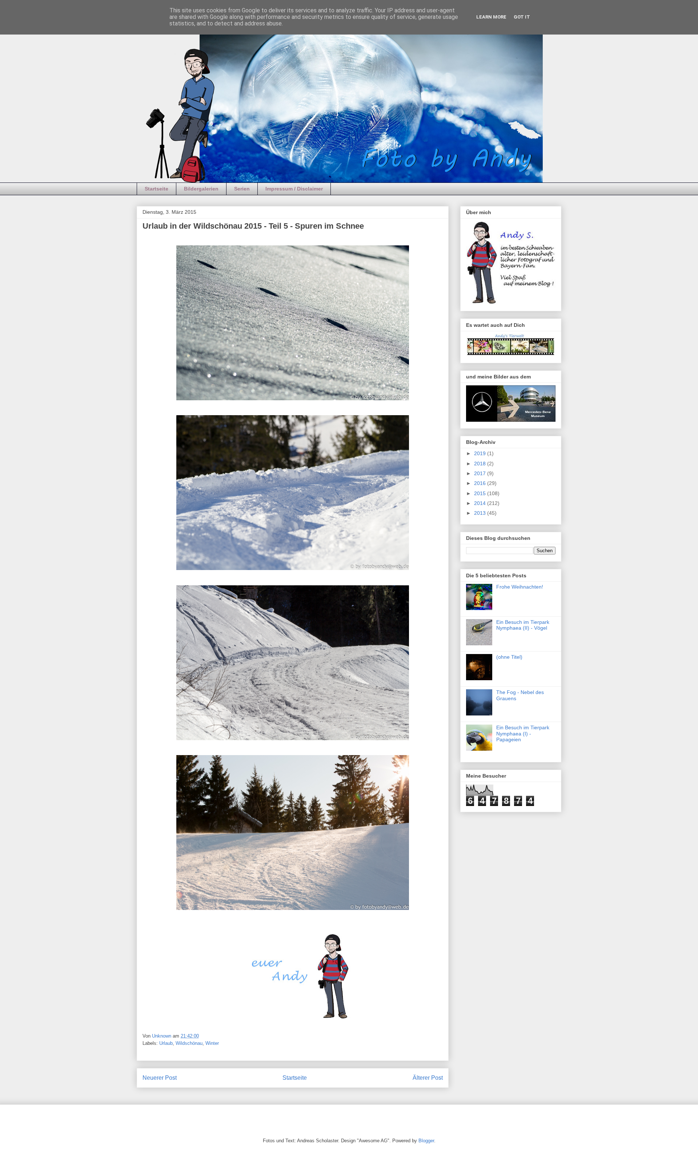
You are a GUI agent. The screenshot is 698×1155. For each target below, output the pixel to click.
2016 (480, 483)
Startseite (156, 189)
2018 (480, 463)
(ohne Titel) (509, 657)
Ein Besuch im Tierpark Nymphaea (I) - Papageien (522, 734)
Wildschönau (189, 1043)
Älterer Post (428, 1078)
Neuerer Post (160, 1078)
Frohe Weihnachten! (519, 587)
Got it (522, 17)
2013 (480, 513)
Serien (242, 189)
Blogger (426, 1140)
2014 (480, 503)
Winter (212, 1043)
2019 (480, 453)
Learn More (491, 17)
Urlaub (166, 1043)
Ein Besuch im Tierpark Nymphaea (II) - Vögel (522, 625)
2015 (480, 493)
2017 (480, 473)
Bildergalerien (201, 189)
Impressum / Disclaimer (294, 189)
